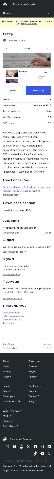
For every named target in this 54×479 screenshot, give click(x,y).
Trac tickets (8, 323)
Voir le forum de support (14, 252)
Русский (29, 292)
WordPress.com (12, 411)
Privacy (7, 376)
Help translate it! (29, 23)
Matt (7, 416)
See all (48, 232)
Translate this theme (12, 298)
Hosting (7, 371)
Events (32, 391)
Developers (9, 396)
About (6, 361)
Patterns (33, 376)
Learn (6, 386)
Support (7, 391)
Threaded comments (30, 191)
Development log (11, 312)
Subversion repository (13, 316)
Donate (34, 396)
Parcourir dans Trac (12, 319)
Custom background (12, 187)
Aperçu (13, 90)
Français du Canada (20, 439)
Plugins (32, 371)
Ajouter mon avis (11, 232)
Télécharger (38, 90)
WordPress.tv (11, 401)
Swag (33, 401)
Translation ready (11, 195)
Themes (7, 13)
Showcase (34, 361)
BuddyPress (11, 426)
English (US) (8, 292)
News (6, 366)
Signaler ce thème (11, 274)
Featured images (11, 191)
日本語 (19, 292)
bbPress (9, 421)
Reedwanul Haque (16, 40)
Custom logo (29, 187)
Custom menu (43, 187)
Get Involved (35, 386)
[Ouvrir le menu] (49, 4)
